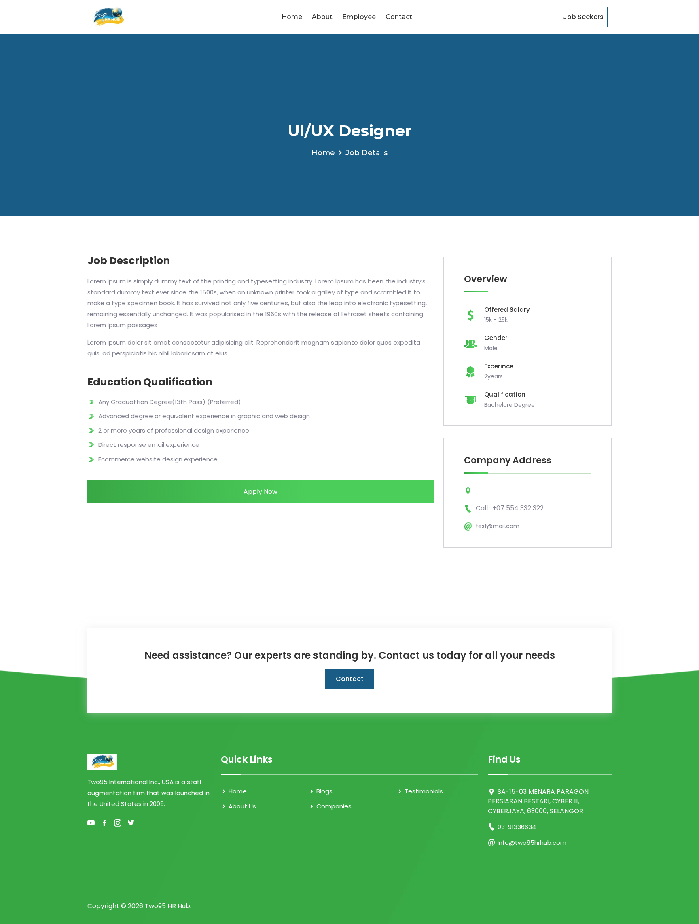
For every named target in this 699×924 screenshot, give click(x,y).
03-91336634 (517, 827)
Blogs (324, 791)
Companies (333, 806)
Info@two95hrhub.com (532, 842)
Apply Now (260, 491)
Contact (399, 17)
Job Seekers (583, 16)
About (322, 17)
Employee (359, 17)
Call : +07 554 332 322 (510, 508)
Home (292, 17)
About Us (241, 806)
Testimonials (423, 791)
